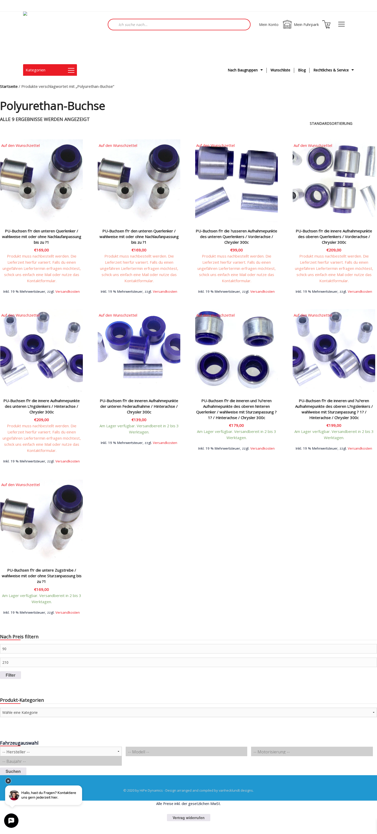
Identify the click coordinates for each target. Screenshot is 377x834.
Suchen (13, 771)
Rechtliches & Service (331, 70)
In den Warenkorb (236, 291)
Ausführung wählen (42, 291)
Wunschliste (280, 70)
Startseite (9, 86)
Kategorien (35, 69)
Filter (10, 675)
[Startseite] (48, 38)
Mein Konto (269, 24)
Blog (302, 70)
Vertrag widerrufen (189, 817)
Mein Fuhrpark (306, 24)
